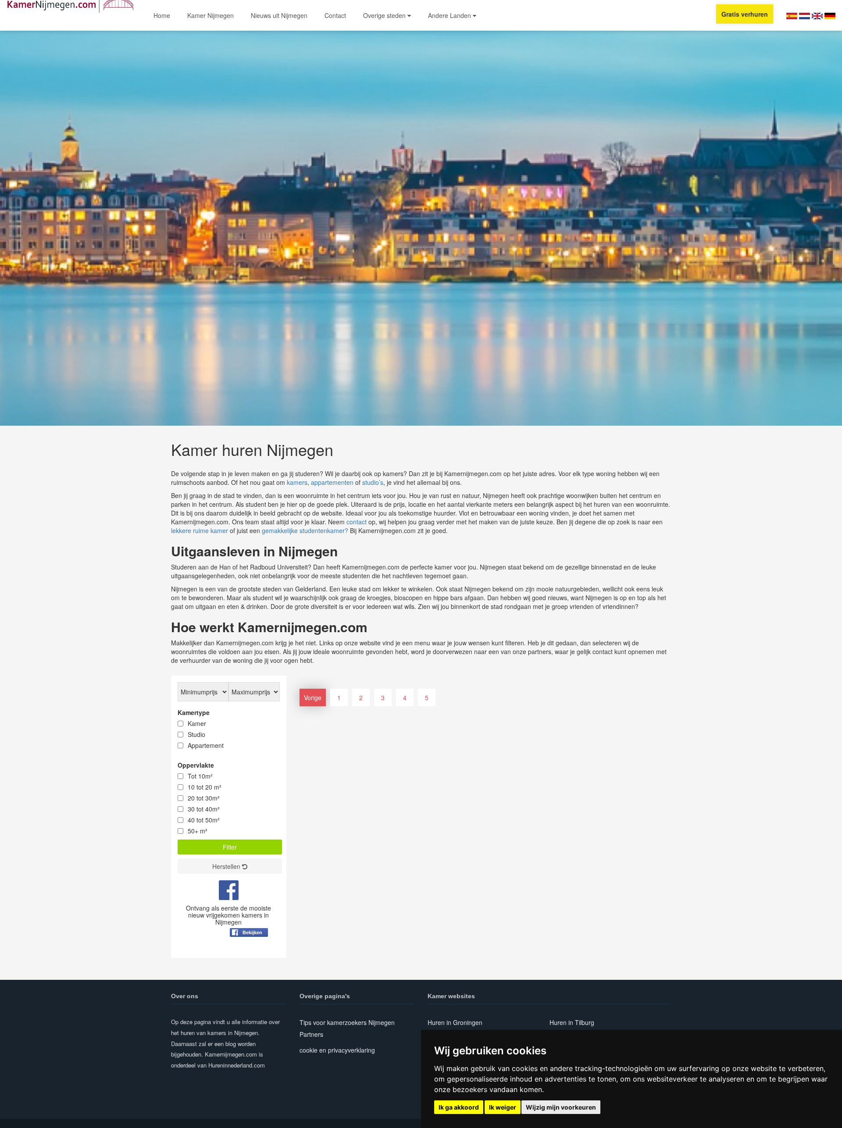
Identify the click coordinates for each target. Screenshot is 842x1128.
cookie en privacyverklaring (337, 1050)
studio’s (372, 482)
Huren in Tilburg (571, 1022)
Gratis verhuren (744, 14)
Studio (196, 734)
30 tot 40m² (204, 808)
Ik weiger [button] (502, 1107)
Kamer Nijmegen (210, 15)
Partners (311, 1034)
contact (356, 521)
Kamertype (194, 712)
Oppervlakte (196, 765)
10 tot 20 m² (204, 787)
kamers (297, 482)
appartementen (332, 482)
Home (161, 15)
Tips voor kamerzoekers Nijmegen (347, 1022)
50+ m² (197, 830)
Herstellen (227, 866)
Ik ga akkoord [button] (459, 1107)
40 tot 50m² (204, 819)
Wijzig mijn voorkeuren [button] (561, 1107)
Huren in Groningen (455, 1022)
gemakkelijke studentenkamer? (305, 530)
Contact (335, 15)
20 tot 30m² (204, 798)
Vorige (312, 697)
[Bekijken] (249, 954)
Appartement (206, 745)
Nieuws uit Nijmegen (279, 15)
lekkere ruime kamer (199, 530)
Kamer (197, 723)
